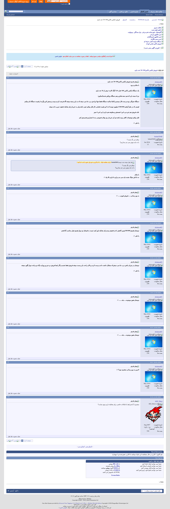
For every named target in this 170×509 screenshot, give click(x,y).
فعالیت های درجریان (156, 11)
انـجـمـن (154, 20)
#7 (8, 292)
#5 (8, 223)
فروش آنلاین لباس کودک (153, 44)
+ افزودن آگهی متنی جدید (153, 48)
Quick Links (149, 14)
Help (41, 1)
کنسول (124, 20)
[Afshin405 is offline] (153, 92)
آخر (12, 66)
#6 (8, 257)
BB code (115, 464)
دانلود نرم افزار (123, 11)
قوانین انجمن (58, 56)
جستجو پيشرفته (10, 14)
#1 (8, 77)
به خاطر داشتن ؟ (65, 4)
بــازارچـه (132, 20)
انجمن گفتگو (144, 11)
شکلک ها (117, 466)
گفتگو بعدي (81, 447)
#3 (8, 153)
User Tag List (158, 458)
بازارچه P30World (143, 20)
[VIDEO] (117, 470)
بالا (8, 491)
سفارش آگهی (113, 11)
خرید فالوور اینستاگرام (154, 37)
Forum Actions (159, 14)
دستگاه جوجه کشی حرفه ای (152, 41)
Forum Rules (115, 475)
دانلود (17, 491)
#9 (8, 362)
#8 (8, 327)
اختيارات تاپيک (13, 74)
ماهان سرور (157, 28)
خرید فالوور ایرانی (155, 34)
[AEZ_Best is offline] (153, 414)
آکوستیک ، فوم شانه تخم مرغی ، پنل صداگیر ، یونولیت (144, 32)
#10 (8, 397)
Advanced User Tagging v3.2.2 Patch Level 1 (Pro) (72, 503)
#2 (8, 132)
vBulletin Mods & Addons (95, 503)
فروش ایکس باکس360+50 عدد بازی (146, 70)
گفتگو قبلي (88, 447)
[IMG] (116, 468)
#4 (8, 188)
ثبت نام (34, 1)
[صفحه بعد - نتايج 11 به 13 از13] (16, 66)
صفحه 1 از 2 (27, 66)
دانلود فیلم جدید (156, 30)
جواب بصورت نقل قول (14, 128)
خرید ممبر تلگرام (156, 39)
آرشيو (12, 491)
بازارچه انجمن (134, 11)
